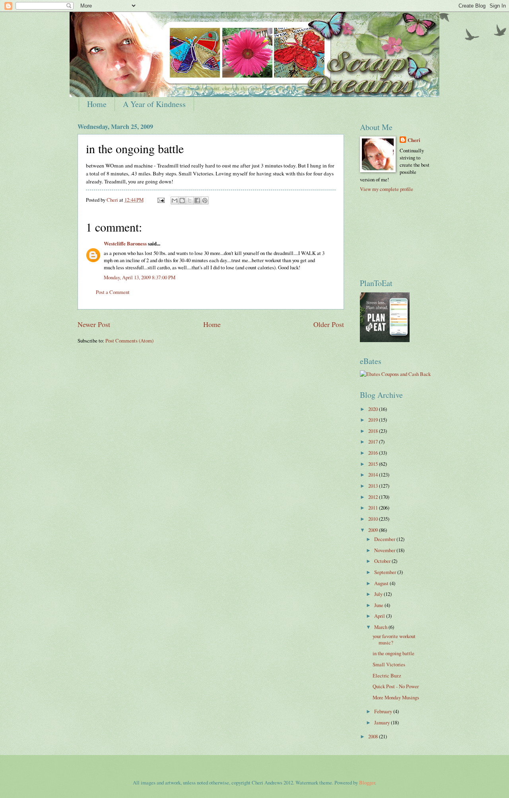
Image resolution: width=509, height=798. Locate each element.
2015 (373, 463)
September (385, 572)
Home (97, 104)
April (380, 615)
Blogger (367, 782)
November (385, 550)
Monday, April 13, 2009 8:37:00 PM (139, 277)
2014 (373, 474)
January (382, 722)
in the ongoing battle (393, 653)
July (379, 594)
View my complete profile (386, 189)
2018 (373, 430)
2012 (373, 496)
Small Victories (389, 664)
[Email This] (175, 200)
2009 (373, 529)
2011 (373, 507)
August (382, 583)
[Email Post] (160, 199)
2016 (373, 452)
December (385, 539)
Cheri (414, 140)
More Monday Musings (396, 697)
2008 (373, 736)
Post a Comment (113, 292)
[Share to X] (190, 200)
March (381, 627)
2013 (373, 485)
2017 (373, 441)
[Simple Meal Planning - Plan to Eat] (385, 340)
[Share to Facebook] (197, 200)
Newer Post (94, 324)
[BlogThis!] (182, 200)
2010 (373, 518)
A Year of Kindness (154, 104)
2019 (373, 419)
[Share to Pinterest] (205, 200)
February (383, 711)
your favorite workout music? (394, 639)
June (379, 605)
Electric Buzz (387, 675)
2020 (373, 409)
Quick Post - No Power (396, 686)
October (383, 560)
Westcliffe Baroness (125, 243)
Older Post (328, 324)
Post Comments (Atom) (129, 340)
